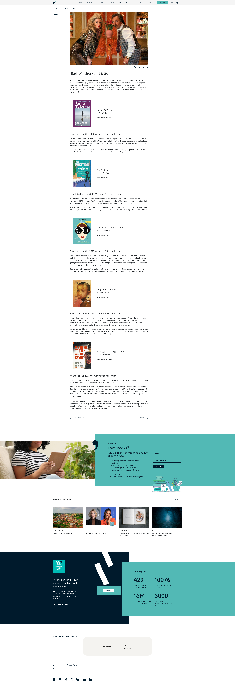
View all (176, 499)
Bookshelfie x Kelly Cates (96, 533)
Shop (151, 3)
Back (56, 14)
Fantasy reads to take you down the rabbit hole (134, 534)
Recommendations (60, 8)
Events (143, 3)
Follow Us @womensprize (63, 636)
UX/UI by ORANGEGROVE (165, 679)
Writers (101, 3)
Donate (163, 3)
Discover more (59, 604)
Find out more (103, 117)
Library (111, 3)
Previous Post (79, 417)
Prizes (81, 3)
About (134, 3)
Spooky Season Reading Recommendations (162, 534)
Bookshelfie (123, 3)
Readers (90, 3)
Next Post (140, 417)
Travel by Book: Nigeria (62, 533)
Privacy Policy (72, 665)
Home (54, 8)
